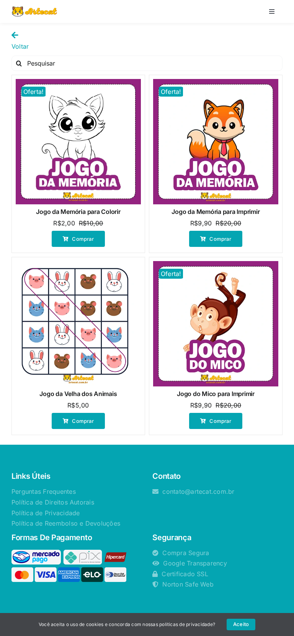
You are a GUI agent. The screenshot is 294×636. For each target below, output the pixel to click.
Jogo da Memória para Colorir (78, 211)
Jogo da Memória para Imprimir (216, 211)
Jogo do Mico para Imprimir (216, 394)
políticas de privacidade (186, 624)
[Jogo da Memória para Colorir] (78, 141)
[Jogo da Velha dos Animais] (78, 323)
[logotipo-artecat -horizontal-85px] (34, 9)
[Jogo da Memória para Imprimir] (215, 141)
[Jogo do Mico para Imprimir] (215, 323)
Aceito (241, 624)
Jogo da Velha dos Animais (78, 394)
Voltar (20, 46)
